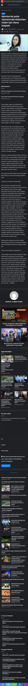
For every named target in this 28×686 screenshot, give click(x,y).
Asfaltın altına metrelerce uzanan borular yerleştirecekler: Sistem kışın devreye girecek (18, 559)
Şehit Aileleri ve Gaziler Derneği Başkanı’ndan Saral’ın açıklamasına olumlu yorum (7, 367)
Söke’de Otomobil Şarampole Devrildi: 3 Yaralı (7, 385)
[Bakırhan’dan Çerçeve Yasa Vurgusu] (6, 586)
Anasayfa (5, 10)
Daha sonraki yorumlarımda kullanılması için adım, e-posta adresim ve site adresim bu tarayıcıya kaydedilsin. (13, 459)
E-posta (3, 444)
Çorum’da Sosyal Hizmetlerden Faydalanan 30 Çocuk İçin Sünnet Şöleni (6, 402)
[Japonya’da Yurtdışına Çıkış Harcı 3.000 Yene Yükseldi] (6, 539)
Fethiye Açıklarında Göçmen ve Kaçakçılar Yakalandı (17, 573)
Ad (2, 439)
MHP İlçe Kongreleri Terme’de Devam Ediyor (13, 91)
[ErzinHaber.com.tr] (14, 5)
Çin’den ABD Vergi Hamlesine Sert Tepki (13, 579)
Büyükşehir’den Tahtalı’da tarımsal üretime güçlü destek (21, 357)
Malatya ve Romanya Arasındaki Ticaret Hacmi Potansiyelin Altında (13, 566)
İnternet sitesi (4, 450)
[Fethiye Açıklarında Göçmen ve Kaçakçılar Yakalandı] (6, 574)
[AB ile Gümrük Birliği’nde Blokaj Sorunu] (21, 379)
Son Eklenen (14, 472)
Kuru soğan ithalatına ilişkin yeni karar (17, 591)
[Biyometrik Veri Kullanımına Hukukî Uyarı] (21, 394)
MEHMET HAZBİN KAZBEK (9, 29)
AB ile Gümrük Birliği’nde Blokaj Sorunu (19, 385)
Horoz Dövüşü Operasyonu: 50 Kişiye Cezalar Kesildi (17, 599)
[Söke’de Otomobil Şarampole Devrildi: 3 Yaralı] (7, 379)
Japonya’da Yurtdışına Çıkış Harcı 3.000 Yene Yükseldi (17, 538)
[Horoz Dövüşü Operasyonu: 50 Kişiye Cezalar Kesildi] (6, 600)
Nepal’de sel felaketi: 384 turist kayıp (12, 605)
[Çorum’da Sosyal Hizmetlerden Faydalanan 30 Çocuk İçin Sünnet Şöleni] (7, 394)
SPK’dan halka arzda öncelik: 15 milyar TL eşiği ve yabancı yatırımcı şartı (13, 515)
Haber (9, 10)
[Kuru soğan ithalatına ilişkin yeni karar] (6, 593)
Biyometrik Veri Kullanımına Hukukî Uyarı (20, 401)
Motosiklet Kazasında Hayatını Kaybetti (12, 96)
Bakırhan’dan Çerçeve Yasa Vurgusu (17, 584)
